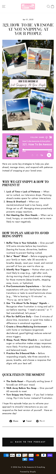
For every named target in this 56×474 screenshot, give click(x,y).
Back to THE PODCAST (30, 442)
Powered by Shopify (28, 471)
